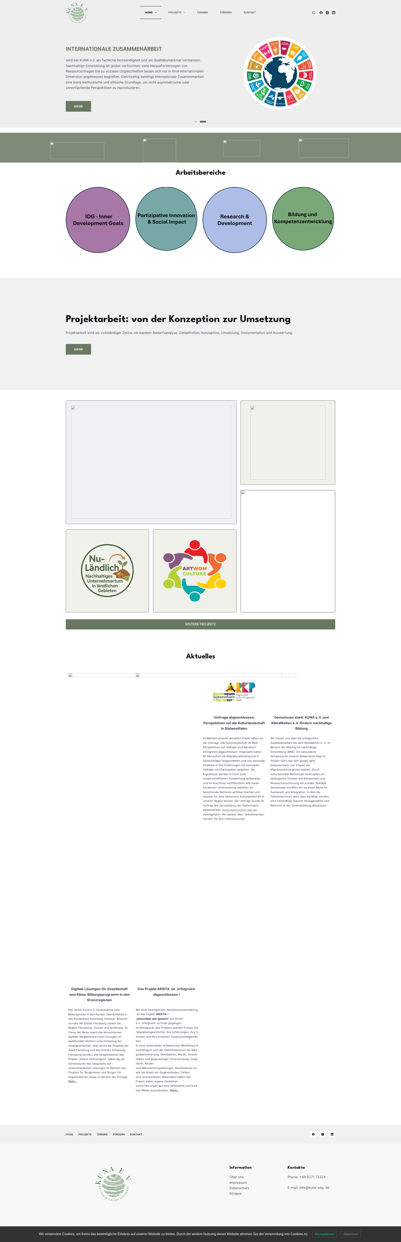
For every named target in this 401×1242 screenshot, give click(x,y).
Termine (202, 12)
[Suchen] (313, 12)
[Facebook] (321, 12)
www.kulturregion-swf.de (239, 809)
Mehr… (72, 1081)
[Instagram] (327, 12)
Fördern (226, 12)
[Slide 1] (195, 121)
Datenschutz (239, 1188)
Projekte (174, 12)
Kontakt (250, 12)
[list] (200, 73)
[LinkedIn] (333, 12)
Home (149, 12)
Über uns (237, 1177)
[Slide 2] (203, 121)
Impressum (238, 1182)
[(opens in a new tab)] (98, 220)
